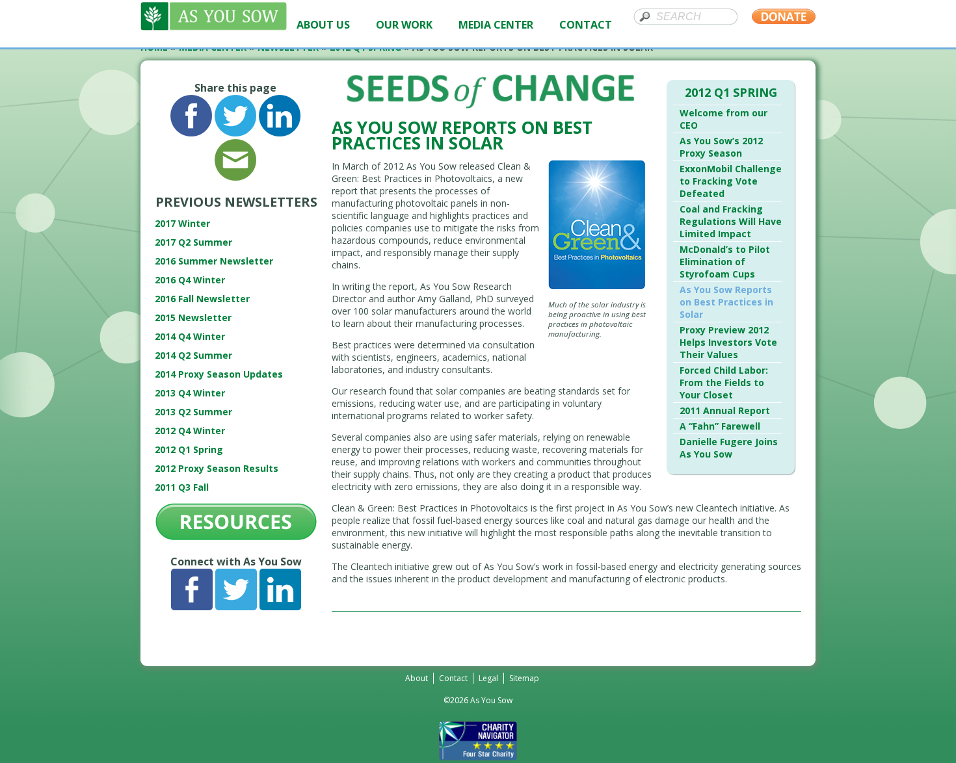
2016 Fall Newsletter (202, 298)
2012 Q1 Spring (189, 449)
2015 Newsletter (193, 317)
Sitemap (524, 678)
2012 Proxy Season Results (216, 468)
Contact (453, 678)
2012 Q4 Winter (190, 430)
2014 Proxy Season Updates (219, 374)
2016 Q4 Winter (190, 280)
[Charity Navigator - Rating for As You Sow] (478, 757)
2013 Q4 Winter (190, 393)
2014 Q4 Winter (190, 336)
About (416, 678)
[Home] (213, 27)
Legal (488, 678)
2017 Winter (182, 223)
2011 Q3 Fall (182, 487)
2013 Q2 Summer (193, 412)
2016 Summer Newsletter (214, 261)
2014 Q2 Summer (193, 355)
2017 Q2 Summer (193, 242)
